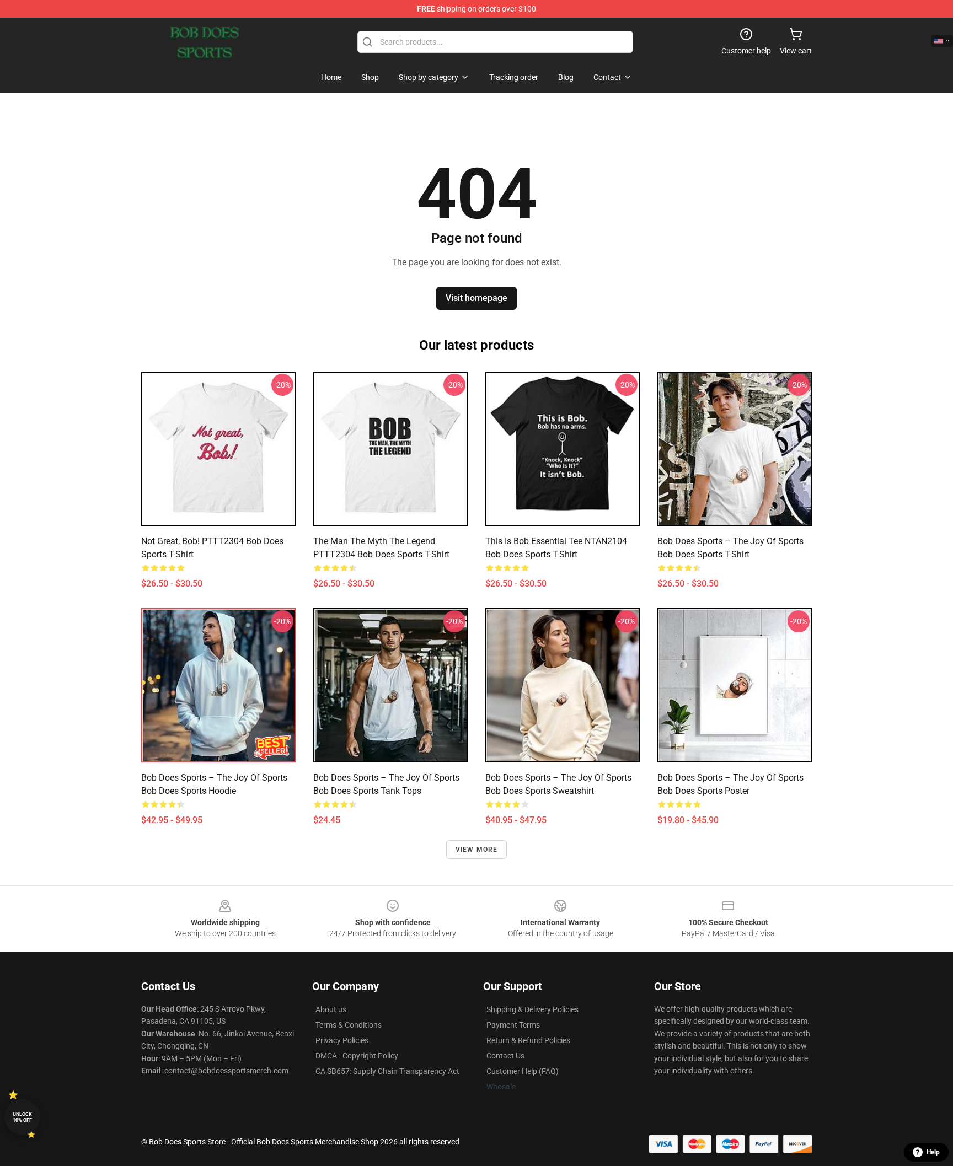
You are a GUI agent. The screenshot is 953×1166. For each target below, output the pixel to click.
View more (477, 849)
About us (330, 1009)
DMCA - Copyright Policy (356, 1055)
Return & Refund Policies (528, 1040)
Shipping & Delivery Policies (532, 1009)
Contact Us (505, 1055)
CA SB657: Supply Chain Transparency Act (387, 1071)
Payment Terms (513, 1024)
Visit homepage (476, 298)
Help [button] (933, 1152)
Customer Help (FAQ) (522, 1071)
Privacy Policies (341, 1040)
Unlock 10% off (22, 1117)
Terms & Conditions (348, 1024)
